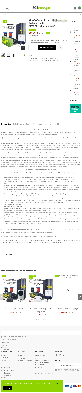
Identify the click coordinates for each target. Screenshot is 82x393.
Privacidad (6, 367)
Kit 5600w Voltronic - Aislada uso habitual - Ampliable (14, 309)
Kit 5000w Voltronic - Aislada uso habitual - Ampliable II (68, 309)
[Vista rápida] (16, 305)
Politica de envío (8, 370)
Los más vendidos (25, 361)
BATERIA (52, 60)
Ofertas (22, 358)
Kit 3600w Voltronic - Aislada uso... (76, 72)
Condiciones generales (6, 356)
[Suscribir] (78, 333)
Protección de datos (7, 364)
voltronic (38, 60)
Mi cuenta (22, 355)
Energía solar (33, 58)
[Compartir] (29, 55)
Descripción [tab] (6, 124)
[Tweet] (32, 55)
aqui (57, 383)
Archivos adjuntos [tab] (40, 124)
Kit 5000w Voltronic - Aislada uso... (76, 44)
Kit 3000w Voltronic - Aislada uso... (76, 29)
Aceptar (7, 388)
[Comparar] (12, 305)
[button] (36, 319)
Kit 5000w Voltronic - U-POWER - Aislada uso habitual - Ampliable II (41, 310)
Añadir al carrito (48, 48)
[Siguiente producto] (80, 15)
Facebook (4, 345)
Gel (43, 60)
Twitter (3, 347)
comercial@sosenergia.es (44, 373)
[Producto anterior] (79, 15)
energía (44, 58)
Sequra (4, 378)
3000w (60, 58)
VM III (47, 60)
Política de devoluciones (7, 374)
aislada (31, 60)
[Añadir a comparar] (60, 47)
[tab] (54, 124)
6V (57, 60)
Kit (40, 58)
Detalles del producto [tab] (22, 124)
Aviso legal (6, 360)
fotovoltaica (52, 58)
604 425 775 (41, 368)
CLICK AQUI (57, 236)
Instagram (5, 349)
